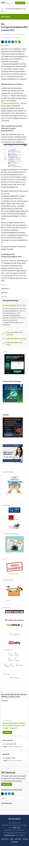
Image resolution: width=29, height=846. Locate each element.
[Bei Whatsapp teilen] (16, 42)
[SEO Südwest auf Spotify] (17, 654)
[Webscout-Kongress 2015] (14, 517)
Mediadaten (14, 842)
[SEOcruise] (14, 525)
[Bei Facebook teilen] (6, 42)
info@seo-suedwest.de (15, 746)
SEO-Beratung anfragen (20, 2)
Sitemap (25, 839)
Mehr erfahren (6, 784)
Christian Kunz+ (6, 284)
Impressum (17, 839)
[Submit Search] (26, 798)
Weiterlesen (7, 732)
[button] (27, 3)
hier (25, 247)
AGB (11, 839)
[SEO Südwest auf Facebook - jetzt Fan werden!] (11, 654)
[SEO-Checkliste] (14, 364)
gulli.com (23, 116)
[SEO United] (14, 625)
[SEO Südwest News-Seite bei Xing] (13, 665)
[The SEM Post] (14, 634)
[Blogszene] (14, 545)
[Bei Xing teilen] (12, 42)
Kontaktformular (9, 835)
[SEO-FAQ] (14, 567)
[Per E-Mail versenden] (19, 42)
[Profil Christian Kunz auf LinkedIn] (17, 660)
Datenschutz (5, 839)
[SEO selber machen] (14, 591)
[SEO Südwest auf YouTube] (20, 665)
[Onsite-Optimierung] (14, 484)
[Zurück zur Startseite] (6, 3)
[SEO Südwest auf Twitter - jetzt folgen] (7, 665)
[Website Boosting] (14, 611)
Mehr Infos (16, 828)
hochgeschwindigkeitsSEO (10, 103)
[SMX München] (14, 510)
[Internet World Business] (14, 620)
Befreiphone (6, 96)
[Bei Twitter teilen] (2, 42)
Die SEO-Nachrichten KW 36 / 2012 (14, 305)
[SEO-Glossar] (14, 678)
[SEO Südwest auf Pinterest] (11, 660)
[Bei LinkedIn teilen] (9, 42)
